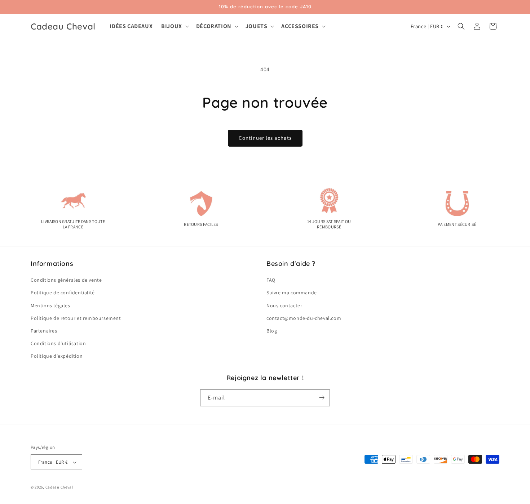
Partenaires (44, 330)
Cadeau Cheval (59, 487)
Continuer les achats (265, 137)
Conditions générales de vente (66, 280)
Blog (271, 330)
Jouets (257, 26)
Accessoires (300, 26)
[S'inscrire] (322, 397)
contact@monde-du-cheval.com (303, 318)
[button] (174, 26)
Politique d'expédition (57, 356)
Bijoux (171, 26)
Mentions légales (50, 305)
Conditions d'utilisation (58, 343)
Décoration (213, 26)
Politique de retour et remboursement (76, 318)
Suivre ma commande (291, 293)
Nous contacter (284, 305)
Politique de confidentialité (63, 293)
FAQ (270, 280)
